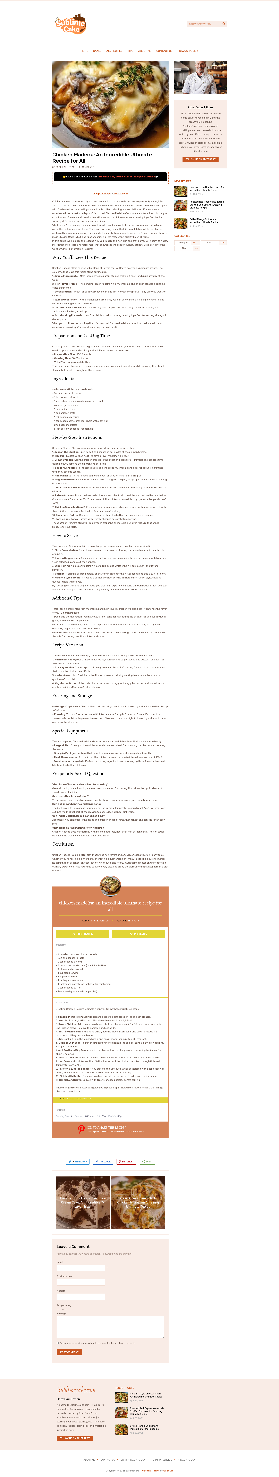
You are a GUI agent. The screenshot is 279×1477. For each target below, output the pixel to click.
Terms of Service (161, 1459)
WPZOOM (168, 1471)
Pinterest (128, 1162)
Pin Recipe (140, 933)
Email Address (64, 1276)
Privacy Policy (187, 51)
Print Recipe (120, 193)
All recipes (114, 51)
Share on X (81, 1162)
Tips (130, 51)
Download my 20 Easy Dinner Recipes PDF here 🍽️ (128, 176)
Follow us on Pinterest (75, 1438)
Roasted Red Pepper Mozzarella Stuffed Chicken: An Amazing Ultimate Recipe (207, 204)
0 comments (86, 167)
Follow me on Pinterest (200, 159)
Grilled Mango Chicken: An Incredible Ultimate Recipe (204, 221)
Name (60, 1262)
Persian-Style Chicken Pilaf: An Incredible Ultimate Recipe (207, 189)
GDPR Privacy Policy (133, 1459)
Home (84, 51)
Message (61, 1313)
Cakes (97, 51)
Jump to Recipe (102, 193)
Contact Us (164, 51)
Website (61, 1291)
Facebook (105, 1162)
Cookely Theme (151, 1471)
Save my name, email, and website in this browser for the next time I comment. (97, 1343)
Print (149, 1162)
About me (144, 51)
